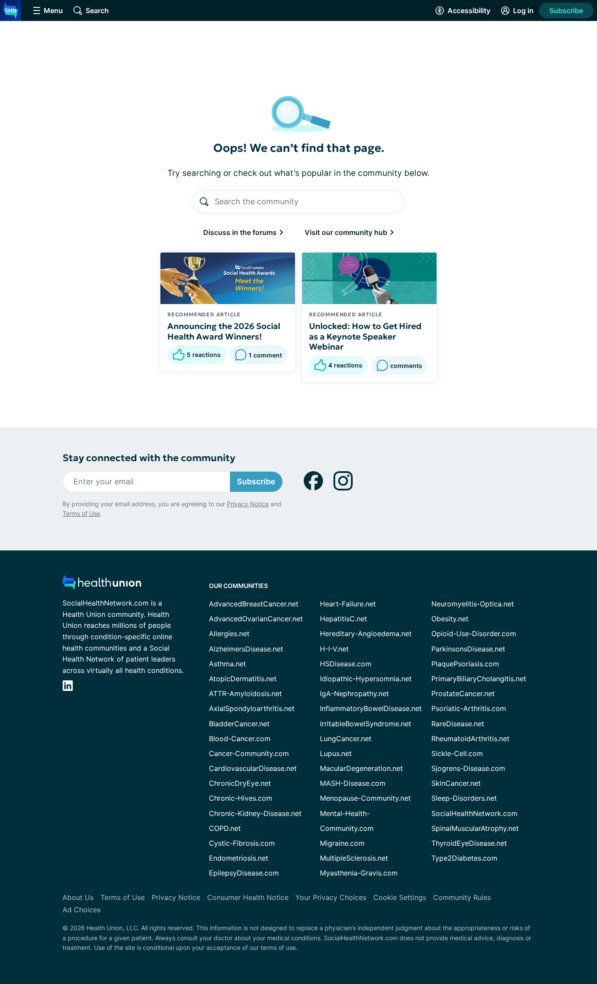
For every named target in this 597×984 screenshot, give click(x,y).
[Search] (204, 201)
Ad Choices (81, 909)
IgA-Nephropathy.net (354, 693)
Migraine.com (342, 843)
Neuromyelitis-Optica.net (472, 603)
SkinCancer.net (456, 783)
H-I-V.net (334, 648)
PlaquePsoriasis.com (465, 663)
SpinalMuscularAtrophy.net (475, 828)
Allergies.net (229, 633)
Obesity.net (450, 618)
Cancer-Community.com (249, 753)
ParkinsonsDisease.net (468, 648)
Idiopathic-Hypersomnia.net (366, 678)
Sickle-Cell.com (457, 753)
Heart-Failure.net (348, 603)
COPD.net (225, 828)
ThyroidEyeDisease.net (469, 843)
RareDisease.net (457, 723)
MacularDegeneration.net (361, 768)
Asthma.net (227, 663)
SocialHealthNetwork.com (474, 813)
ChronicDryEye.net (240, 783)
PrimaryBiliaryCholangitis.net (478, 678)
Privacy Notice (248, 504)
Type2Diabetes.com (464, 858)
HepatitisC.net (343, 618)
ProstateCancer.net (463, 693)
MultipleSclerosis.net (354, 858)
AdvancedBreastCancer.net (253, 603)
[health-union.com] (101, 585)
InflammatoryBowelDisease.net (371, 708)
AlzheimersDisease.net (246, 648)
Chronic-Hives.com (240, 798)
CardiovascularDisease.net (253, 768)
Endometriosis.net (238, 858)
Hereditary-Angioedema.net (366, 633)
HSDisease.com (345, 663)
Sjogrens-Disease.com (468, 768)
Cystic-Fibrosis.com (242, 843)
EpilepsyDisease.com (244, 872)
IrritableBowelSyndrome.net (365, 723)
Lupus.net (336, 753)
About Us (78, 897)
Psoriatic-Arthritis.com (468, 708)
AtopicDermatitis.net (243, 678)
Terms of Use (81, 513)
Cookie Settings (399, 897)
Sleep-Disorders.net (464, 798)
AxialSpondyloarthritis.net (252, 708)
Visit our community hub (347, 232)
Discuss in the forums (240, 232)
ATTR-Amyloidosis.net (245, 693)
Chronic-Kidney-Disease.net (255, 813)
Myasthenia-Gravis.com (359, 872)
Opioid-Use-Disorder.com (473, 633)
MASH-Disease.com (352, 783)
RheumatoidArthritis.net (470, 738)
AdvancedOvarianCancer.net (256, 618)
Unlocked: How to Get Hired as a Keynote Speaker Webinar (365, 336)
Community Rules (462, 897)
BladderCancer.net (239, 723)
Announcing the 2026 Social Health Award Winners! (223, 331)
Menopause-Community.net (365, 798)
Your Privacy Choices (330, 897)
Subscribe (566, 10)
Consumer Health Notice (247, 897)
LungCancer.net (345, 738)
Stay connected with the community (148, 458)
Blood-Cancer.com (240, 738)
